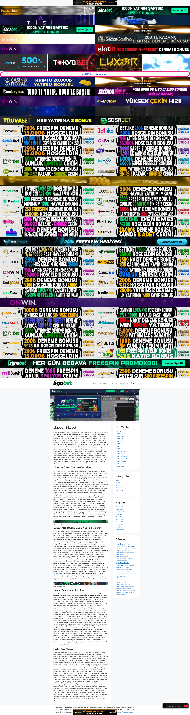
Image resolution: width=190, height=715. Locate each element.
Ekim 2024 (119, 524)
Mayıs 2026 (119, 509)
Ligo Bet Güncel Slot (130, 565)
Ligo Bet (118, 431)
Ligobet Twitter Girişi (120, 584)
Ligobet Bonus (120, 464)
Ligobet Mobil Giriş (121, 461)
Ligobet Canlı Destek (122, 459)
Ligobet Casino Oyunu (120, 554)
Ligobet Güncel (120, 436)
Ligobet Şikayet (124, 383)
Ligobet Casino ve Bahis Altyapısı (122, 556)
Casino (118, 482)
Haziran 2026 (120, 506)
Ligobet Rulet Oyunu (122, 577)
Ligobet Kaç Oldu (129, 569)
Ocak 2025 (119, 517)
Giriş (117, 485)
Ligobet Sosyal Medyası (120, 580)
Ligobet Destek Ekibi (120, 558)
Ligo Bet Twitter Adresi (125, 582)
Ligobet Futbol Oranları (128, 558)
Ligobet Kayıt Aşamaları (120, 569)
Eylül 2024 (119, 527)
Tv (116, 493)
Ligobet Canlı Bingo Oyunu (121, 552)
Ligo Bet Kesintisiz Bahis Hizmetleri (122, 571)
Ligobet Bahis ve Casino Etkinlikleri (129, 548)
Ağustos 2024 (120, 529)
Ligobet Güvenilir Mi (119, 567)
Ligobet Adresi (120, 438)
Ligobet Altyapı (120, 454)
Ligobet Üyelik (120, 466)
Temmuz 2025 (120, 514)
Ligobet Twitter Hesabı (129, 584)
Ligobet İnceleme (103, 383)
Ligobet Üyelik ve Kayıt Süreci (121, 590)
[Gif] (95, 181)
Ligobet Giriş (114, 383)
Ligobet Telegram (129, 580)
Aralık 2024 (119, 519)
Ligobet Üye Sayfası (132, 590)
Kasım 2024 (119, 522)
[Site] (47, 130)
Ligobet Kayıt (126, 567)
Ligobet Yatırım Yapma (120, 586)
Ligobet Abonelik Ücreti (120, 546)
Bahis (117, 480)
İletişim (133, 383)
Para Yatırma (119, 490)
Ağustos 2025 (120, 512)
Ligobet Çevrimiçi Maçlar (129, 586)
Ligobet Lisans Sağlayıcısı (121, 573)
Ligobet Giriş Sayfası (122, 451)
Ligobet (94, 383)
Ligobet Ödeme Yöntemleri (121, 588)
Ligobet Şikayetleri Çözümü (121, 594)
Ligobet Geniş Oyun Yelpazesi (121, 560)
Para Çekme (119, 488)
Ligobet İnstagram (121, 456)
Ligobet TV (118, 582)
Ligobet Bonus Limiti (126, 550)
